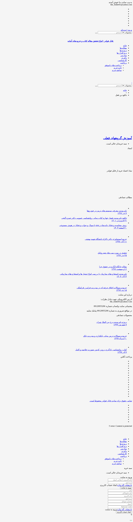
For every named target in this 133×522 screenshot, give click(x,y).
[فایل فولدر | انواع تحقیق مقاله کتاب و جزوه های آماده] (123, 81)
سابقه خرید (117, 70)
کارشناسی (122, 60)
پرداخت (123, 63)
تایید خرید (118, 68)
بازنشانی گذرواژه (124, 485)
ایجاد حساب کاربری (124, 512)
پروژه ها (123, 50)
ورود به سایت (126, 488)
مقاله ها (123, 48)
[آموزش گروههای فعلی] (101, 132)
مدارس (123, 55)
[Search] (96, 33)
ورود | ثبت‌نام (126, 30)
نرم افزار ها (122, 53)
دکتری (124, 58)
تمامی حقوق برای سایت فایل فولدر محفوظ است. (110, 401)
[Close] (131, 520)
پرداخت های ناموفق (113, 65)
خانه (125, 45)
